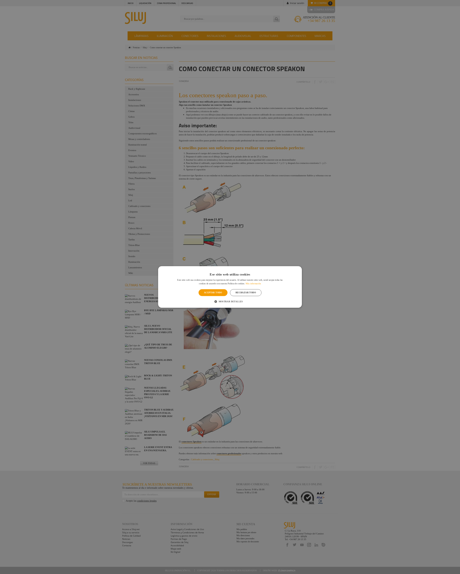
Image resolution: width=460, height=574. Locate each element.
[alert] (230, 287)
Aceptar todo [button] (213, 292)
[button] (230, 301)
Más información (253, 283)
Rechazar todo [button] (246, 292)
